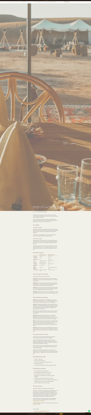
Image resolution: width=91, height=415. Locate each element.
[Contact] (55, 2)
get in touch (42, 400)
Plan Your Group (46, 0)
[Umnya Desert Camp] (24, 2)
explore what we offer (36, 400)
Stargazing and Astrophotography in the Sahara (41, 411)
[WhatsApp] (89, 411)
